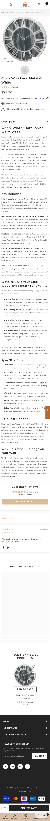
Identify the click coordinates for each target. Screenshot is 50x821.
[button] (6, 87)
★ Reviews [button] (48, 412)
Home (3, 12)
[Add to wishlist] (4, 808)
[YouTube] (27, 766)
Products (12, 12)
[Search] (11, 4)
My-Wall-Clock (20, 788)
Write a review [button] (25, 501)
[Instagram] (12, 766)
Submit (39, 756)
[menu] (3, 4)
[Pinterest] (20, 766)
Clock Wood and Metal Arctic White (25, 696)
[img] (7, 529)
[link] (25, 637)
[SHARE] (46, 98)
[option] (25, 39)
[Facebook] (5, 766)
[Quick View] (34, 671)
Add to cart (29, 808)
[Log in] (39, 4)
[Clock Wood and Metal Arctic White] (25, 675)
